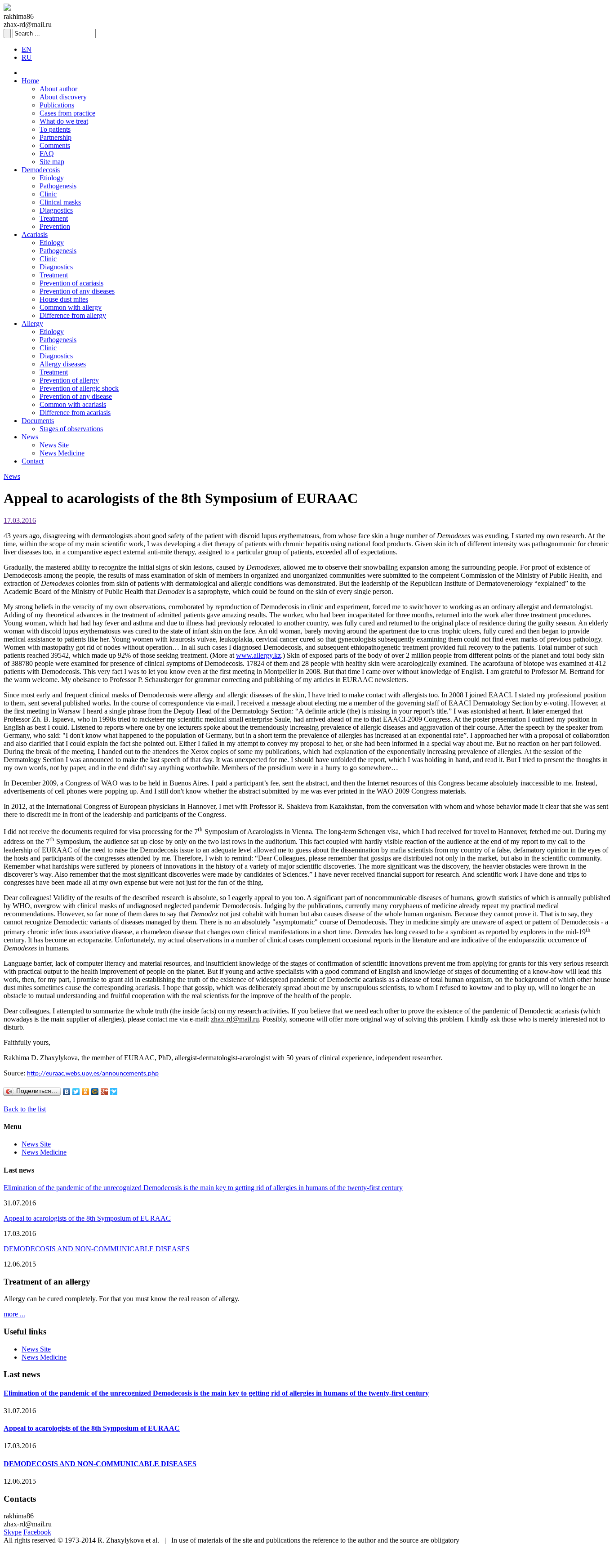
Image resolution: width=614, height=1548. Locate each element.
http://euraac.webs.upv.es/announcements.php (93, 1074)
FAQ (47, 153)
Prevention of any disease (76, 396)
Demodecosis (41, 170)
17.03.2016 (20, 520)
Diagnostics (56, 210)
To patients (55, 129)
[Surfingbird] (114, 1091)
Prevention (55, 226)
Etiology (52, 178)
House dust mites (64, 299)
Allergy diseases (63, 364)
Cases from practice (67, 113)
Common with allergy (71, 307)
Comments (55, 145)
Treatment (54, 218)
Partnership (55, 137)
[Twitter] (76, 1091)
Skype (13, 1532)
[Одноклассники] (85, 1091)
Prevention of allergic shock (79, 388)
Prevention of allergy (69, 380)
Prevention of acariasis (71, 283)
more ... (14, 1314)
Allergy (32, 323)
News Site (54, 445)
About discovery (63, 97)
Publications (57, 105)
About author (58, 89)
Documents (38, 420)
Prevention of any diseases (77, 291)
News (30, 437)
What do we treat (64, 121)
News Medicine (62, 453)
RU (27, 57)
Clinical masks (60, 202)
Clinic (48, 194)
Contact (33, 461)
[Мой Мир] (95, 1091)
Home (30, 81)
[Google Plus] (104, 1091)
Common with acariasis (73, 404)
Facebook (37, 1532)
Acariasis (35, 234)
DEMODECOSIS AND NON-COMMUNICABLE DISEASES (97, 1249)
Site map (52, 161)
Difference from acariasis (75, 412)
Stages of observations (71, 429)
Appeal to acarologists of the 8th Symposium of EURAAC (87, 1218)
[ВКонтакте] (66, 1091)
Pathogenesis (58, 186)
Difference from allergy (73, 315)
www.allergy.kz (258, 655)
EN (26, 49)
